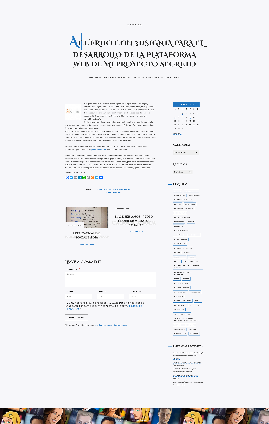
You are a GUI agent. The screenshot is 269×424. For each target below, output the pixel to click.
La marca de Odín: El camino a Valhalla (187, 267)
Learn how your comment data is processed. (111, 325)
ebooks (177, 204)
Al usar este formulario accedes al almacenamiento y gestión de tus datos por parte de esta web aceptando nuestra (105, 306)
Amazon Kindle (191, 191)
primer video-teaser (98, 149)
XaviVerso (194, 334)
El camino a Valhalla (183, 208)
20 (175, 125)
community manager (183, 200)
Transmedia (179, 309)
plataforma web (124, 189)
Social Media (173, 77)
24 (190, 125)
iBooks (177, 252)
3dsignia (101, 189)
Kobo (176, 261)
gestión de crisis (181, 230)
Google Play (179, 244)
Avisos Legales (144, 420)
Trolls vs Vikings (182, 314)
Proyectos (138, 77)
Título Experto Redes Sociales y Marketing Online (187, 319)
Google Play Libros (183, 248)
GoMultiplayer (180, 239)
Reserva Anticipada (182, 301)
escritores (179, 222)
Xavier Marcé (180, 334)
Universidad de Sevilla (184, 325)
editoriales (190, 204)
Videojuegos (179, 329)
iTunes (187, 252)
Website (136, 291)
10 (190, 117)
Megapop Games (181, 283)
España (191, 222)
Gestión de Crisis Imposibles (186, 235)
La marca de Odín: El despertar (183, 273)
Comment (73, 269)
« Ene (175, 133)
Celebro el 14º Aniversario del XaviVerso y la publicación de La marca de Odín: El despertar (188, 355)
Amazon (177, 191)
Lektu (176, 279)
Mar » (180, 133)
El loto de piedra (182, 217)
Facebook (178, 226)
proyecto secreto (113, 192)
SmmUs (198, 301)
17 (190, 121)
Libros (186, 279)
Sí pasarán (194, 305)
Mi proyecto (111, 189)
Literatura (95, 77)
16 (186, 121)
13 (175, 121)
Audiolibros (194, 195)
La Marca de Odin (190, 261)
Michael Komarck (181, 287)
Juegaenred (179, 257)
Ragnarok (178, 296)
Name (71, 291)
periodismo (195, 292)
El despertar (180, 213)
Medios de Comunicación (117, 77)
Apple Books (179, 195)
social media (179, 305)
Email (104, 291)
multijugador (180, 292)
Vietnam (192, 329)
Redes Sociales (154, 77)
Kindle (191, 257)
